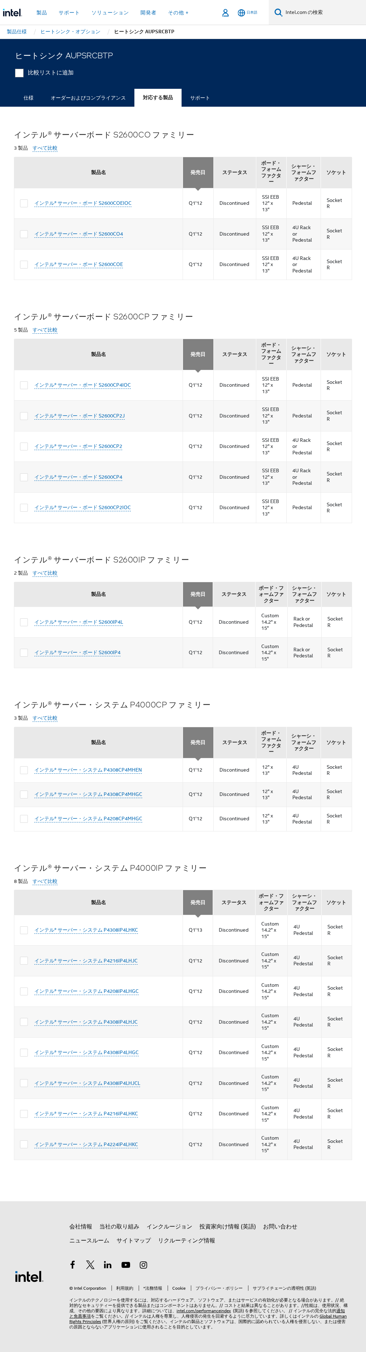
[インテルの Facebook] (72, 1266)
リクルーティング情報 (186, 1240)
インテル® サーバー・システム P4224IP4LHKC (86, 1144)
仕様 (29, 98)
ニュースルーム (89, 1240)
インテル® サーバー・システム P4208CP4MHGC (88, 818)
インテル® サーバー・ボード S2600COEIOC (83, 203)
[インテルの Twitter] (90, 1266)
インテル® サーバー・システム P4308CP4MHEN (88, 770)
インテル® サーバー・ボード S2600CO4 (78, 234)
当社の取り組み (119, 1226)
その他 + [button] (178, 12)
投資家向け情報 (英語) (227, 1226)
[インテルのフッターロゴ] (29, 1276)
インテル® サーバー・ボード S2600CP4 (78, 477)
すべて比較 (45, 148)
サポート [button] (69, 12)
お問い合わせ (280, 1226)
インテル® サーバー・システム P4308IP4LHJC (86, 1022)
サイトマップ (134, 1240)
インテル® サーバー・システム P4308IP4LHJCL (87, 1083)
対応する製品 (158, 97)
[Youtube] (126, 1266)
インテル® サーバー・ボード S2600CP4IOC (82, 385)
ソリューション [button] (110, 12)
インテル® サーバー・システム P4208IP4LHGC (86, 991)
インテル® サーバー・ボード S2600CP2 (78, 446)
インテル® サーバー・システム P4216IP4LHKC (86, 1113)
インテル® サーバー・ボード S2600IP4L (78, 622)
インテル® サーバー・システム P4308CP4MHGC (88, 794)
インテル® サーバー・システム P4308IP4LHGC (86, 1052)
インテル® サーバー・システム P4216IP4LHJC (86, 960)
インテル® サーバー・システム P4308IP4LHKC (86, 930)
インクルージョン (169, 1226)
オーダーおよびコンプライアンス (88, 98)
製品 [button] (41, 12)
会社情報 (80, 1226)
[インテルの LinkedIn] (108, 1266)
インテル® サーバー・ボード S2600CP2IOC (82, 507)
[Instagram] (143, 1266)
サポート (200, 98)
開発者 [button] (148, 12)
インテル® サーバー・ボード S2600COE (78, 264)
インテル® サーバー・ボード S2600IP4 (77, 652)
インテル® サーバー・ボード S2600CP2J (79, 415)
